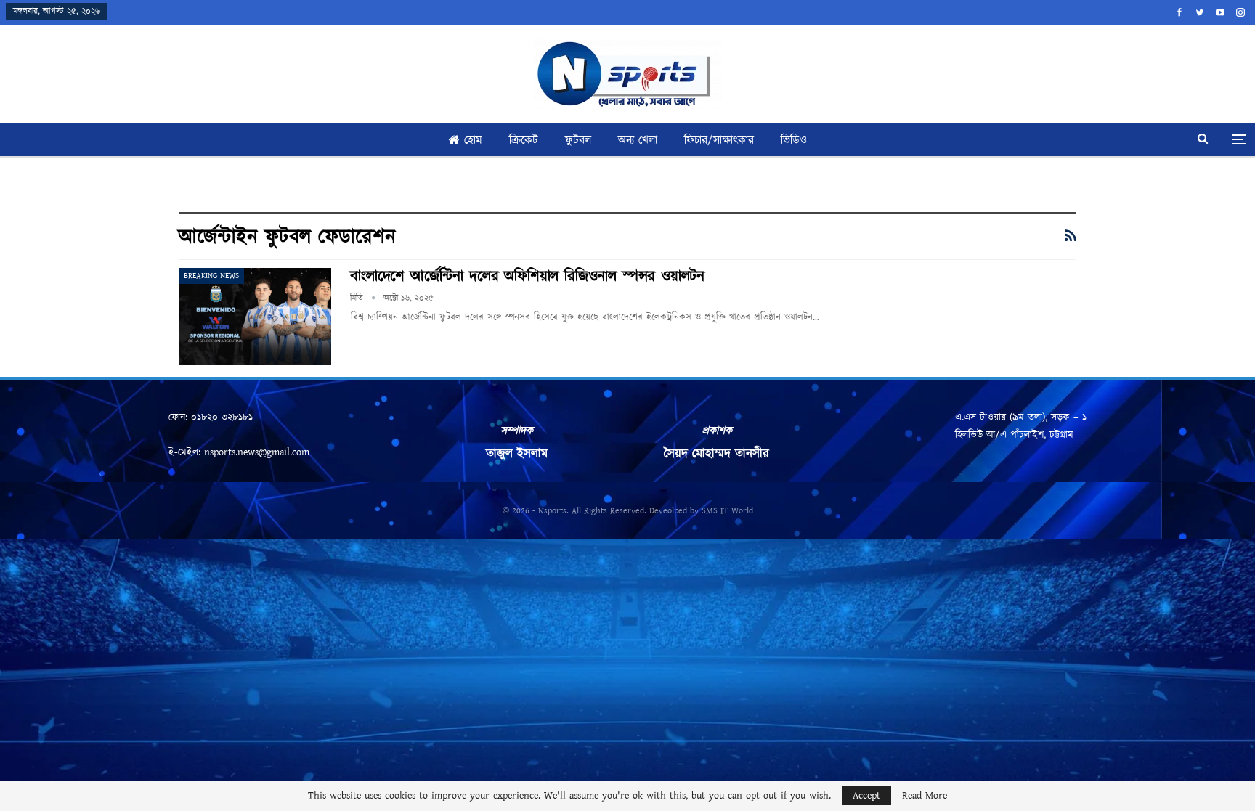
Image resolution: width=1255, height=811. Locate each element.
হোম (473, 140)
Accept (866, 795)
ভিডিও (794, 140)
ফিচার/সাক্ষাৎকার (719, 140)
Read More (924, 796)
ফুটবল (578, 140)
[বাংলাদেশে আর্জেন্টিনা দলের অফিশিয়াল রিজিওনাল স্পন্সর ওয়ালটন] (255, 316)
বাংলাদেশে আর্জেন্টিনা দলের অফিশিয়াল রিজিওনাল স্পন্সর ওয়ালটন (527, 277)
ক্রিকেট (523, 140)
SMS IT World (727, 511)
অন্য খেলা (637, 140)
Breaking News (211, 276)
